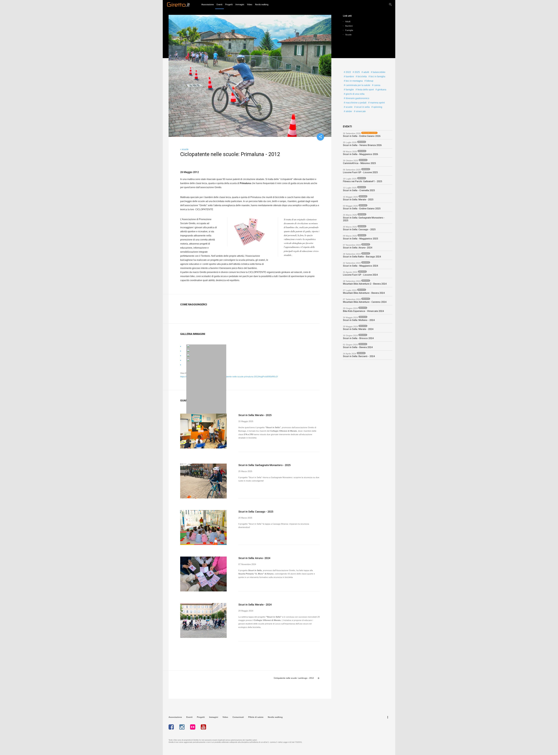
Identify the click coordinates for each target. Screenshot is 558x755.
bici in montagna (354, 81)
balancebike (378, 72)
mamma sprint (377, 102)
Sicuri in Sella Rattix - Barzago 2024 (362, 256)
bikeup (369, 81)
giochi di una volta (354, 94)
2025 (357, 72)
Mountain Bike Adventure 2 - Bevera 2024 (365, 283)
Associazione (207, 4)
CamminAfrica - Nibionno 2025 (359, 163)
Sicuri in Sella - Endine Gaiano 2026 (361, 136)
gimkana (381, 89)
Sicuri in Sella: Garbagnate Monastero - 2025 (264, 465)
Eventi (219, 4)
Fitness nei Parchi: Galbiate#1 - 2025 (362, 181)
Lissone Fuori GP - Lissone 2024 (360, 274)
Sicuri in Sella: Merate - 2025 (255, 415)
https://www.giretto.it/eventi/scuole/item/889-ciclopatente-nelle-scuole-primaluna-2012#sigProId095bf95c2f (229, 376)
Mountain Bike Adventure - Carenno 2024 (364, 302)
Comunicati (238, 717)
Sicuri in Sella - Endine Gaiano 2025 (361, 208)
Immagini (240, 4)
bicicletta (362, 76)
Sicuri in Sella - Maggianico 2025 (360, 238)
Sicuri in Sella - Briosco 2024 (358, 338)
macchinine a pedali (355, 102)
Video (249, 4)
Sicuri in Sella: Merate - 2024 (255, 604)
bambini (349, 76)
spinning (377, 107)
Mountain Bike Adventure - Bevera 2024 (364, 293)
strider (348, 111)
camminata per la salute (357, 85)
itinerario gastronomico (357, 98)
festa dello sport (365, 89)
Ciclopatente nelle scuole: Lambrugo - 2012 (297, 678)
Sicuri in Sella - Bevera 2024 (358, 347)
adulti (366, 72)
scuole (185, 149)
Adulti (347, 21)
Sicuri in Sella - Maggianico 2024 (360, 265)
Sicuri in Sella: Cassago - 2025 (255, 511)
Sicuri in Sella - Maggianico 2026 (360, 154)
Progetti (229, 4)
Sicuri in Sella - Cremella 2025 (359, 190)
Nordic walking (261, 4)
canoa (376, 85)
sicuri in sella (363, 107)
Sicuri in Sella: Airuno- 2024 (254, 558)
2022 (348, 72)
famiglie (349, 89)
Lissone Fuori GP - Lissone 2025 (360, 172)
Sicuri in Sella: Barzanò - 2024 (359, 356)
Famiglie (349, 30)
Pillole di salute (255, 717)
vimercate (360, 111)
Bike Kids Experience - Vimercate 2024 (363, 311)
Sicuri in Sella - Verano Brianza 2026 (362, 145)
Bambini (349, 26)
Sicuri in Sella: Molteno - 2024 (359, 320)
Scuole (348, 34)
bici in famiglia (377, 76)
